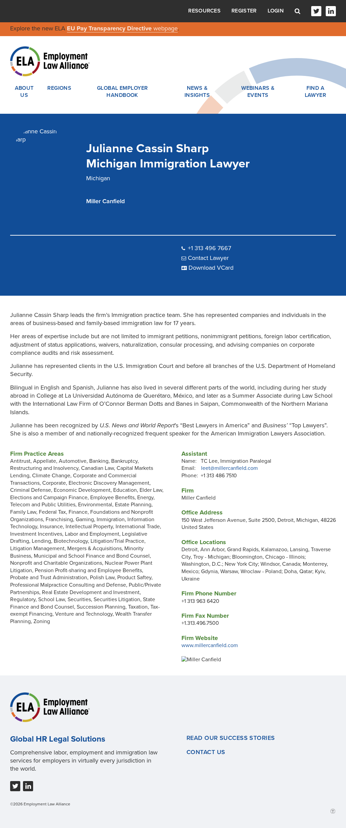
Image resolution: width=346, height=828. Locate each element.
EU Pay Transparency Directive (110, 28)
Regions (59, 88)
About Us (24, 92)
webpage (165, 28)
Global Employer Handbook (122, 92)
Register (243, 10)
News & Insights (197, 92)
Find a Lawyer (315, 92)
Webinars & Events (257, 92)
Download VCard (211, 267)
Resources (204, 10)
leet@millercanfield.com (229, 468)
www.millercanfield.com (209, 645)
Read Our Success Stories (231, 738)
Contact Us (206, 752)
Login (276, 10)
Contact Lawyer (208, 258)
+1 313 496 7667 (209, 248)
